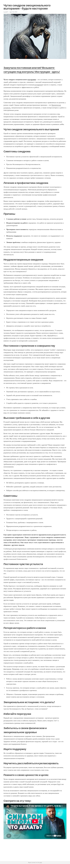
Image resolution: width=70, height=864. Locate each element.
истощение (38, 85)
